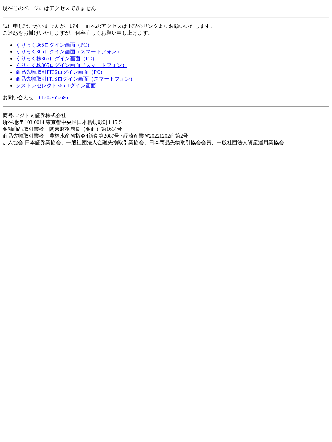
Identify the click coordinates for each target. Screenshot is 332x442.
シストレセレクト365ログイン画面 (56, 85)
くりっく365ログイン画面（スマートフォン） (69, 51)
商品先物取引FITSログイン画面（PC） (60, 72)
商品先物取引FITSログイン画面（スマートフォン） (75, 79)
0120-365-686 (53, 97)
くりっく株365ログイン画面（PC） (56, 58)
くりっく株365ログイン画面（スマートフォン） (71, 65)
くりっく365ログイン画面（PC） (54, 45)
